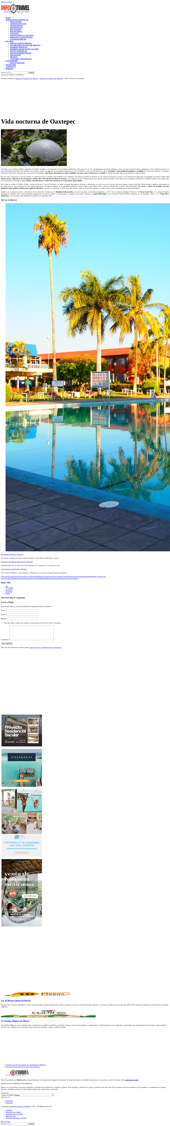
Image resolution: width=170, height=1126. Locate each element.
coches (57, 576)
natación (23, 578)
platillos (41, 578)
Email (3, 614)
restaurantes (58, 578)
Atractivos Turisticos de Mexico (26, 78)
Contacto (9, 1110)
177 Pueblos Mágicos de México (15, 1021)
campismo (48, 576)
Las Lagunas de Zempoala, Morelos (14, 569)
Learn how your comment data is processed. (45, 647)
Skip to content (6, 2)
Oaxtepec (29, 578)
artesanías (10, 576)
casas (53, 576)
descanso (63, 576)
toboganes (66, 578)
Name (4, 610)
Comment (5, 640)
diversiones (71, 576)
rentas (52, 578)
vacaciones (74, 578)
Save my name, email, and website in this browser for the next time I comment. (32, 623)
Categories (5, 1095)
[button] (9, 69)
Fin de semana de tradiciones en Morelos (26, 1065)
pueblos (47, 578)
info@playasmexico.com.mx (16, 1118)
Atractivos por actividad (14, 1114)
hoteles (17, 578)
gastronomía (10, 578)
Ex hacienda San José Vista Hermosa (23, 1067)
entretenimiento (88, 576)
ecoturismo (79, 576)
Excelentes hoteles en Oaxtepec (12, 554)
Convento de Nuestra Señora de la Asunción (17, 562)
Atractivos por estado (13, 1112)
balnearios (40, 576)
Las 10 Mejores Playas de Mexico (16, 1000)
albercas (4, 576)
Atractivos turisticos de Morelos (51, 78)
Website (4, 619)
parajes (35, 578)
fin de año (98, 576)
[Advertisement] (70, 97)
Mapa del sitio (11, 1116)
